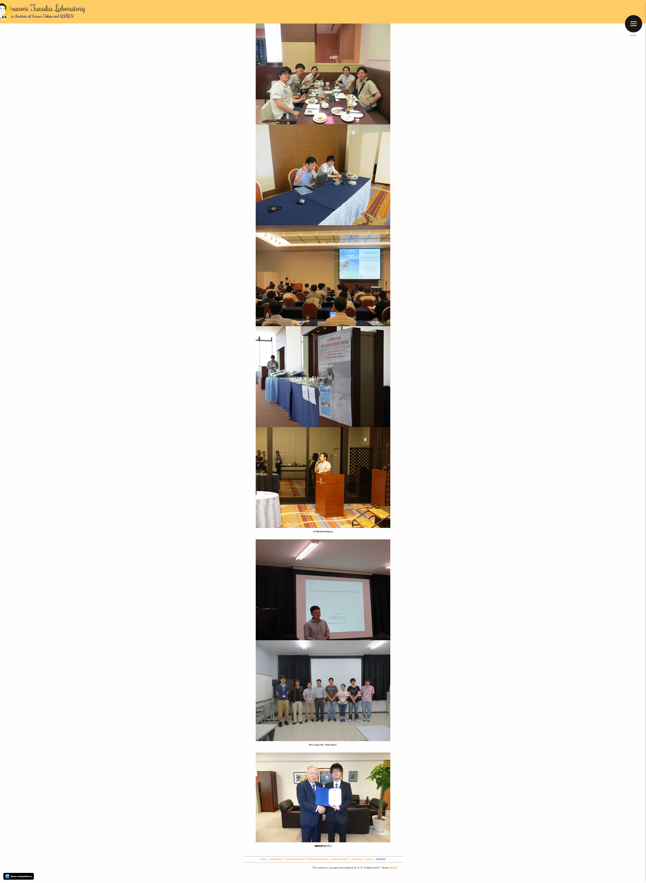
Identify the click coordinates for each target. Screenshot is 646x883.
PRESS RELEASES (318, 859)
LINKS (369, 859)
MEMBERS (276, 859)
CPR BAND (356, 859)
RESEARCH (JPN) (294, 859)
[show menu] (633, 23)
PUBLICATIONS (339, 859)
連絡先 (393, 867)
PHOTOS (380, 859)
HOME (263, 859)
